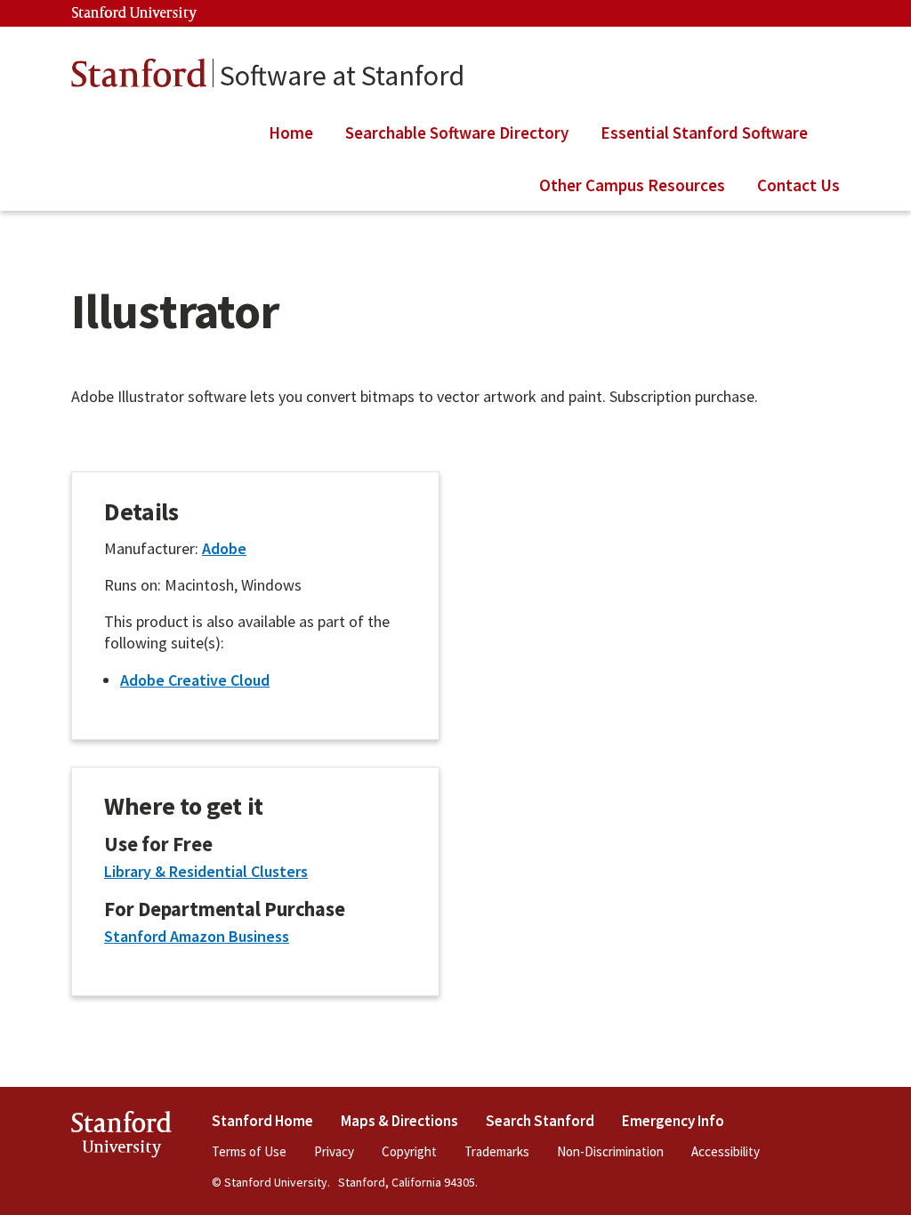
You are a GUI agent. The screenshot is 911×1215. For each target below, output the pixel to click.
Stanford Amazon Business (196, 936)
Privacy (334, 1151)
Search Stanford (540, 1121)
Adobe (224, 548)
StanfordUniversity (121, 1137)
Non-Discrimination (610, 1151)
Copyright (409, 1151)
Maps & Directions (399, 1121)
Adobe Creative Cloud (195, 680)
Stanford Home (262, 1121)
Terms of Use (249, 1151)
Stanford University (134, 13)
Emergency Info (673, 1121)
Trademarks (496, 1151)
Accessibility (725, 1151)
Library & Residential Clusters (206, 871)
